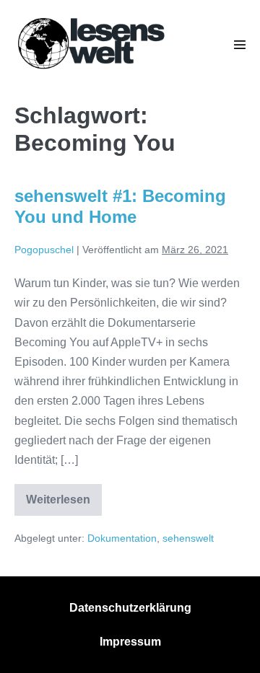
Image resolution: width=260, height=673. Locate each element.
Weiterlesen (64, 504)
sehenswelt (188, 538)
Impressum (130, 641)
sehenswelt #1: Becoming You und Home (120, 206)
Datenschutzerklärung (130, 608)
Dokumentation (122, 538)
